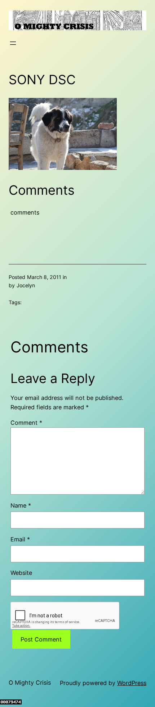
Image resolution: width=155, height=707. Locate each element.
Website (21, 572)
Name (20, 505)
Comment (26, 422)
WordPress (131, 682)
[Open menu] (13, 43)
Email (20, 539)
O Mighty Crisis (30, 682)
